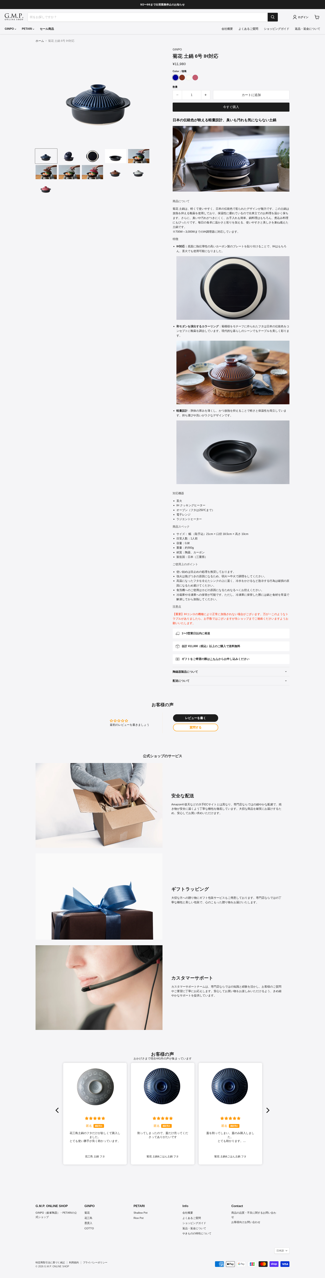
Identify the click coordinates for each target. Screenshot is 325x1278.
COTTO (89, 1228)
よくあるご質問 (248, 28)
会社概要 (227, 28)
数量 (175, 86)
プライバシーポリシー (95, 1262)
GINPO (10, 28)
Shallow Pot (140, 1212)
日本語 (280, 1250)
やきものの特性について (196, 1233)
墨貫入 (88, 1223)
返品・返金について (307, 28)
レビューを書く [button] (195, 718)
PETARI (27, 28)
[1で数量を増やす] (205, 95)
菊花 (87, 1212)
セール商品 (47, 28)
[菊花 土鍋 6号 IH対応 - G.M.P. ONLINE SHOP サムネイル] (46, 156)
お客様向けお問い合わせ (245, 1222)
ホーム (40, 40)
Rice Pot (139, 1217)
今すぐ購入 (231, 107)
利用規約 (74, 1262)
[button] (58, 1110)
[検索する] (273, 17)
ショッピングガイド (276, 28)
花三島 (88, 1217)
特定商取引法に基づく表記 (50, 1262)
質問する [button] (196, 727)
